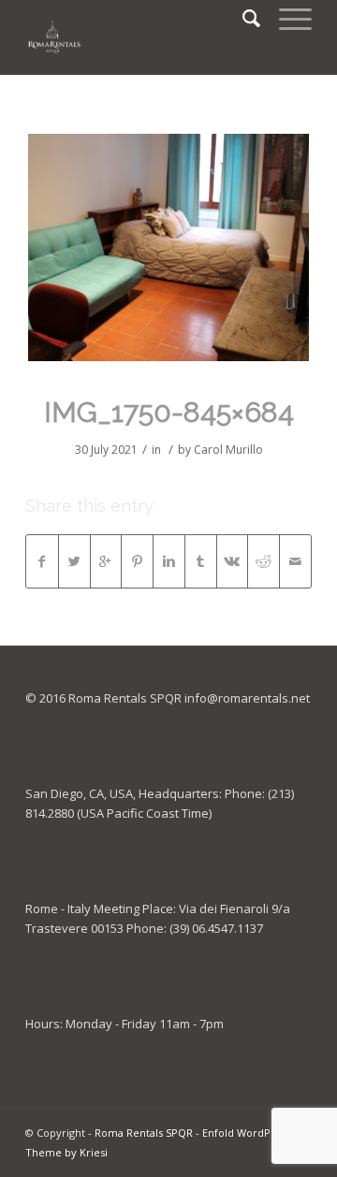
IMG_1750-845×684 (169, 412)
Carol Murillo (228, 450)
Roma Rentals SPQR (144, 1133)
